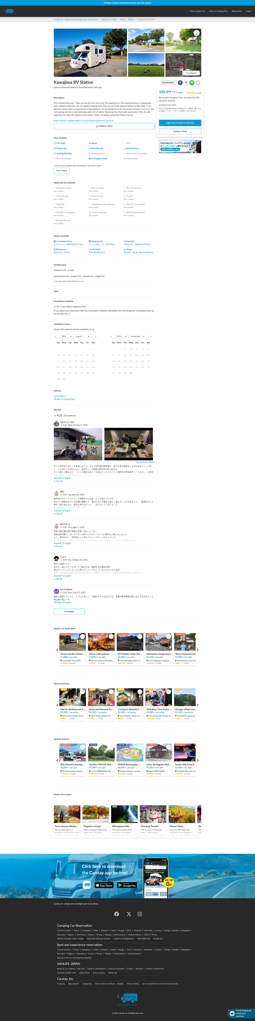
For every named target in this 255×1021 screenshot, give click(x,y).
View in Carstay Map (65, 399)
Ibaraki (175, 931)
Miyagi (99, 935)
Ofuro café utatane (99, 654)
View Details (61, 171)
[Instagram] (140, 914)
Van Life (80, 969)
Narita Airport (119, 935)
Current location (64, 931)
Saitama (131, 19)
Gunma (158, 931)
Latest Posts (84, 973)
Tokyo (76, 931)
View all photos (191, 73)
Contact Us (87, 984)
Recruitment (73, 984)
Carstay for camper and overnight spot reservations (76, 19)
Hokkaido (148, 931)
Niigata (108, 935)
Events (130, 969)
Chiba (95, 931)
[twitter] (129, 914)
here (80, 281)
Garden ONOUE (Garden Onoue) (101, 764)
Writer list (112, 973)
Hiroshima (81, 935)
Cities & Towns (150, 935)
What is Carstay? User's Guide (70, 939)
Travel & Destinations (96, 969)
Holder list (157, 939)
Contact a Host (105, 126)
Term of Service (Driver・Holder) (109, 984)
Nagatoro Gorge (92, 826)
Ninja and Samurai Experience (101, 709)
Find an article (99, 973)
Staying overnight (109, 19)
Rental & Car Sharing (66, 969)
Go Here (60, 396)
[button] (197, 11)
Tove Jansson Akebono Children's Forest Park (67, 826)
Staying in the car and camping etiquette (74, 958)
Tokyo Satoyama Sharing (187, 654)
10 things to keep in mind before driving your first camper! (127, 3)
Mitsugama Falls (120, 826)
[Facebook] (116, 914)
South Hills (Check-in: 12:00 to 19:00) (187, 764)
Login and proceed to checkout (180, 123)
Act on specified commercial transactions (160, 984)
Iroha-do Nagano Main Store (158, 764)
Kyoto (91, 935)
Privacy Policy (133, 984)
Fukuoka (137, 931)
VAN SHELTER (143, 939)
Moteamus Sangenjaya (158, 654)
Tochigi (167, 931)
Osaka (113, 931)
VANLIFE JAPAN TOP (66, 973)
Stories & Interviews (155, 969)
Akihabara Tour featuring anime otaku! (158, 709)
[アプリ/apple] (104, 885)
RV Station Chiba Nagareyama (130, 654)
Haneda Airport (134, 935)
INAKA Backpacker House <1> (130, 764)
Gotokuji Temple (149, 826)
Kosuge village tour (185, 709)
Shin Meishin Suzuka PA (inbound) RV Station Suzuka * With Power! (72, 764)
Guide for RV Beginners (124, 939)
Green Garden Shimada (72, 654)
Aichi (129, 931)
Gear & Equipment (116, 969)
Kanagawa (86, 931)
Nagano (70, 935)
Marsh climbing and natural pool (72, 709)
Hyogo (121, 931)
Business (140, 969)
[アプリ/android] (127, 885)
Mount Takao (176, 826)
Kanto (122, 19)
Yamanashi (185, 931)
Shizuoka (61, 935)
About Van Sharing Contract (98, 939)
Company (61, 984)
